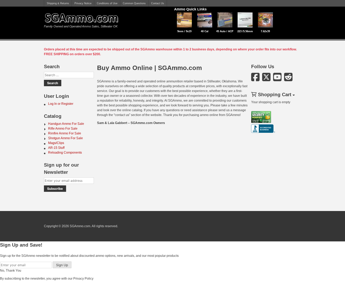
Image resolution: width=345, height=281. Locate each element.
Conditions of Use (107, 3)
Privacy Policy (83, 278)
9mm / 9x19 (184, 31)
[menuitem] (69, 103)
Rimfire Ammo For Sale (64, 133)
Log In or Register (60, 103)
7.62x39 (265, 31)
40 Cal (204, 31)
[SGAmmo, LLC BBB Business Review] (263, 131)
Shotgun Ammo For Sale (65, 138)
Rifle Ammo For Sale (62, 128)
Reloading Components (65, 152)
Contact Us (157, 3)
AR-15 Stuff (56, 147)
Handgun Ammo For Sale (66, 123)
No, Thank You (10, 270)
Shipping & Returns (58, 3)
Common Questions (134, 3)
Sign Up (62, 265)
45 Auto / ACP (224, 31)
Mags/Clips (56, 143)
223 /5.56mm (245, 31)
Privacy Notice (82, 3)
